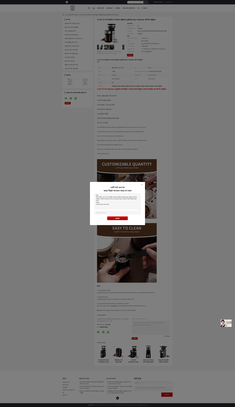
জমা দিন (117, 218)
